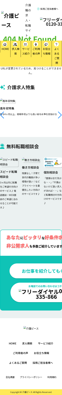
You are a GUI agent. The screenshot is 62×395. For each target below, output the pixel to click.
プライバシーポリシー (31, 377)
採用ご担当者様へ (49, 8)
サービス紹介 (26, 51)
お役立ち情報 (46, 51)
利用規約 (51, 377)
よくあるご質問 (56, 55)
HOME (5, 49)
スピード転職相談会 (8, 174)
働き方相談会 (30, 167)
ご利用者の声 (36, 51)
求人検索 (15, 51)
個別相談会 (51, 172)
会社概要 (10, 377)
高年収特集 (7, 108)
